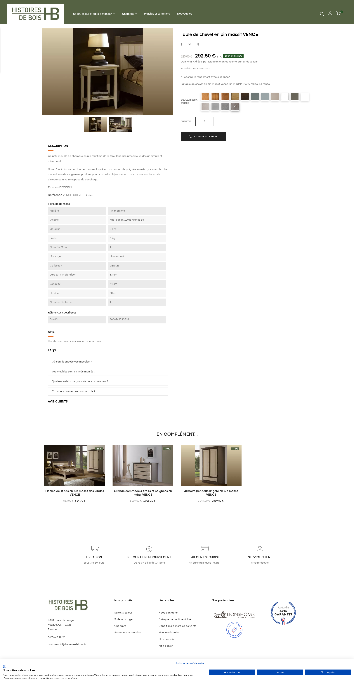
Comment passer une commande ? (73, 391)
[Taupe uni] (295, 97)
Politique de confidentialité (175, 619)
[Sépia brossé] (235, 106)
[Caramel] (215, 97)
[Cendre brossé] (225, 106)
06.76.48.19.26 (56, 637)
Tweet (189, 45)
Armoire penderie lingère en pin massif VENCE (211, 493)
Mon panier (166, 646)
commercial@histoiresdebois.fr (67, 644)
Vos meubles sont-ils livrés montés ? (73, 371)
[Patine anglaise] (235, 97)
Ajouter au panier (205, 136)
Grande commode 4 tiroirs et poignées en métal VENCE (143, 493)
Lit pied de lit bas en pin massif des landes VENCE (74, 493)
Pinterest (198, 45)
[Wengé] (245, 97)
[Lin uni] (275, 97)
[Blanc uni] (305, 97)
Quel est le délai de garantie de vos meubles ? (80, 381)
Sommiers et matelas (127, 632)
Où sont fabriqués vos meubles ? (72, 361)
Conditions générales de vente (177, 626)
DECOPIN (65, 187)
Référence (55, 195)
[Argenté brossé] (205, 106)
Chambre (120, 626)
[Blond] (205, 97)
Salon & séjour (123, 612)
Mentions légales (169, 632)
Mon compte (166, 639)
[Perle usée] (285, 97)
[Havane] (225, 97)
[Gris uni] (265, 97)
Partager (181, 45)
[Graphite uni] (255, 97)
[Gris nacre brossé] (215, 106)
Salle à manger (123, 619)
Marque (53, 187)
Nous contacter (168, 612)
